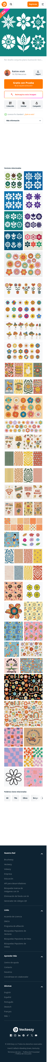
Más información (12, 118)
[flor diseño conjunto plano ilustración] (13, 178)
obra (25, 1028)
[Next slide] (37, 1028)
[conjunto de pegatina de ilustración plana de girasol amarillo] (13, 705)
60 (7, 1028)
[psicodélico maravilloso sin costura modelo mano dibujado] (13, 685)
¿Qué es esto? (29, 114)
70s (15, 1028)
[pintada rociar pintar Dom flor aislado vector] (13, 987)
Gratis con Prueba (23, 84)
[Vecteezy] (4, 4)
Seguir (38, 74)
